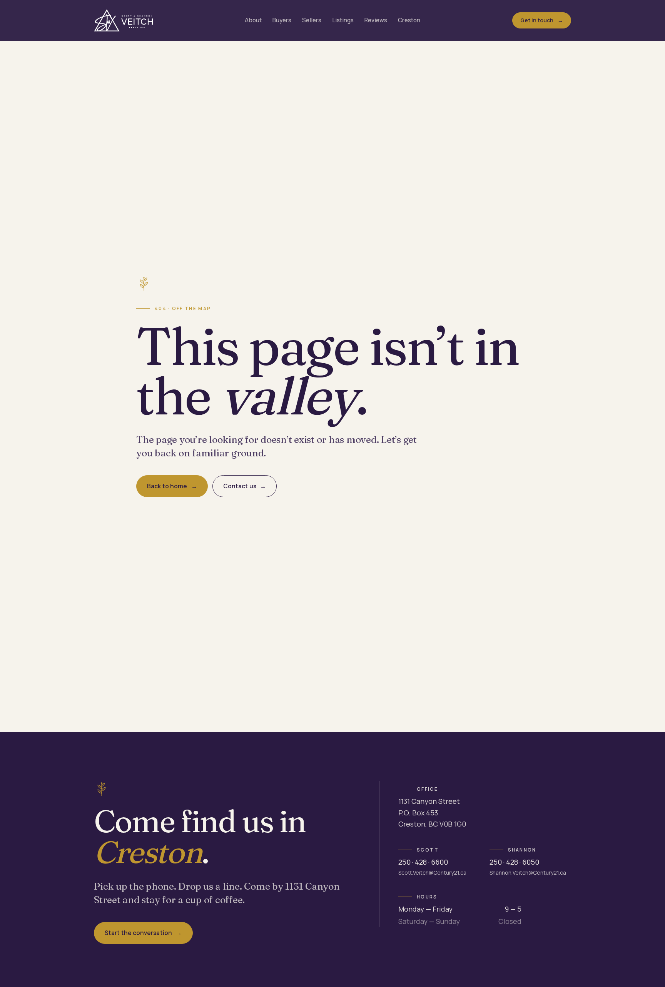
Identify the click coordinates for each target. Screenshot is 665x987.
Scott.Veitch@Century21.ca (432, 872)
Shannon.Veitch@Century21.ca (528, 872)
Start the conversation (138, 933)
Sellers (311, 20)
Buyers (281, 20)
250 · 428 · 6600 (423, 862)
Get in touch (537, 20)
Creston (409, 20)
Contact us (239, 486)
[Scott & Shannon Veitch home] (123, 20)
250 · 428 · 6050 (514, 862)
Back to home (167, 486)
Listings (343, 20)
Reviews (375, 20)
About (253, 20)
